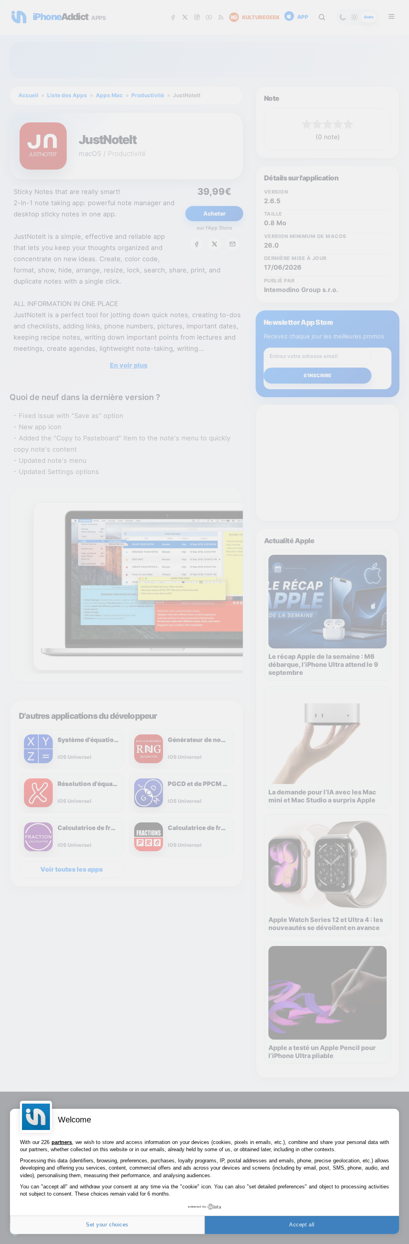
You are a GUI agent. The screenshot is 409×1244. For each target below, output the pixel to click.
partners (62, 1142)
